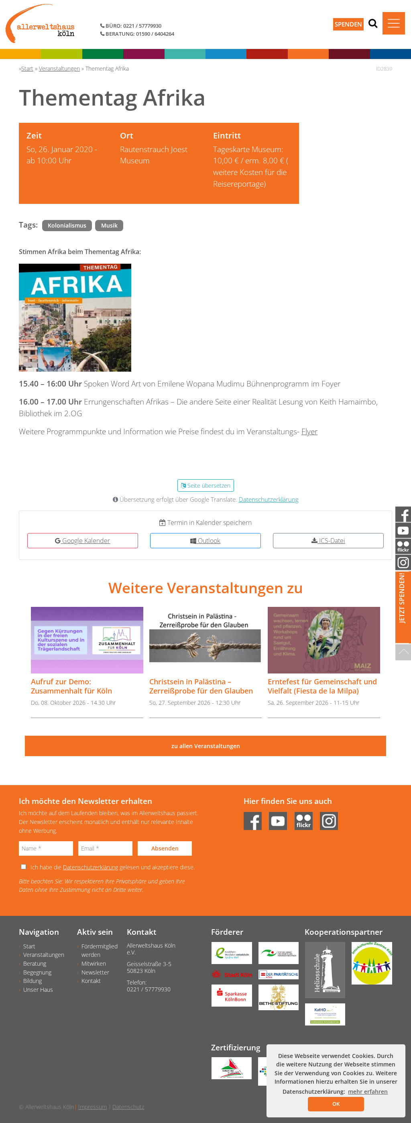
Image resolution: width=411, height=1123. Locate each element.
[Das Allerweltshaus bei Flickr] (306, 818)
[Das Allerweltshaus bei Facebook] (255, 818)
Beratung (34, 963)
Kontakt (91, 981)
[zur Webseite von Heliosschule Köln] (322, 972)
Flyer (309, 431)
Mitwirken (93, 963)
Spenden (348, 24)
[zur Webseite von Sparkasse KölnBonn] (228, 998)
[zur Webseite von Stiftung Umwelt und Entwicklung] (275, 956)
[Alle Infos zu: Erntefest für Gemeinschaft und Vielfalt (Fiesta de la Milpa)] (324, 640)
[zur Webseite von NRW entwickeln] (228, 956)
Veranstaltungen (43, 954)
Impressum (92, 1107)
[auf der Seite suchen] (373, 23)
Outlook (208, 540)
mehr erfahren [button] (368, 1091)
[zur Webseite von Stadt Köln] (228, 977)
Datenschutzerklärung (269, 499)
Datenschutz (128, 1107)
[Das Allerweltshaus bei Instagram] (332, 818)
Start (29, 946)
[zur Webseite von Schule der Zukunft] (228, 1070)
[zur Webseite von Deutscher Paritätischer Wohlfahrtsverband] (275, 977)
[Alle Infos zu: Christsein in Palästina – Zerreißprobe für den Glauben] (205, 640)
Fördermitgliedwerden (99, 950)
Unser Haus (38, 989)
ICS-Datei (331, 540)
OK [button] (336, 1103)
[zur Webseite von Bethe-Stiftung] (275, 1000)
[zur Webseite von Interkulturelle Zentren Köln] (368, 966)
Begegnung (37, 972)
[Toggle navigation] (394, 23)
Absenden (165, 848)
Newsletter (95, 972)
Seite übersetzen (208, 485)
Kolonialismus (67, 225)
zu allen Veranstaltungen (205, 746)
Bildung (32, 981)
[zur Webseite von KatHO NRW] (322, 1017)
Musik (109, 225)
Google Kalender (85, 540)
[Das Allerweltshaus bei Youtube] (281, 818)
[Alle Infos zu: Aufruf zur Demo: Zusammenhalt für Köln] (87, 640)
